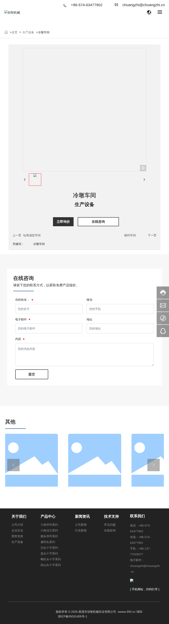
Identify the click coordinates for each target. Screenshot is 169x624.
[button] (13, 465)
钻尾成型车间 (32, 235)
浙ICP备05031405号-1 (72, 616)
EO (140, 611)
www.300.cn (127, 611)
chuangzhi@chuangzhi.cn (143, 5)
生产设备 (28, 32)
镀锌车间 (130, 235)
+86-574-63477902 (86, 5)
